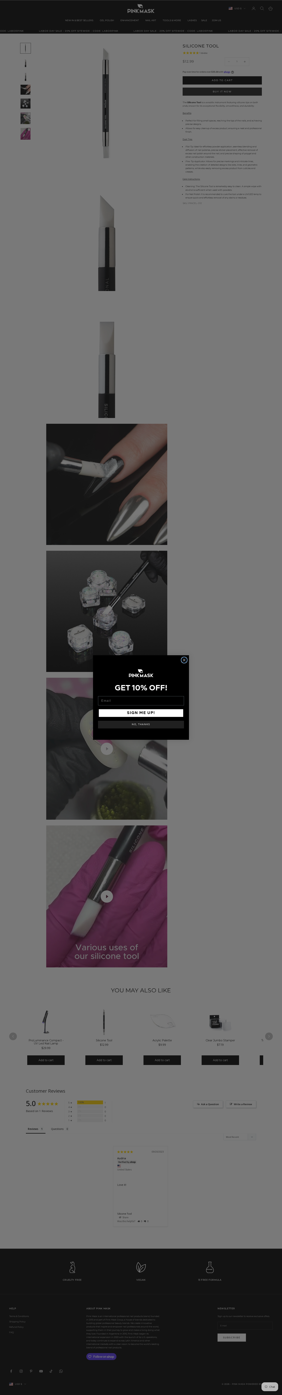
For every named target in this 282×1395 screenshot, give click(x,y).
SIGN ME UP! (141, 713)
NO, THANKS (141, 724)
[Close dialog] (184, 660)
